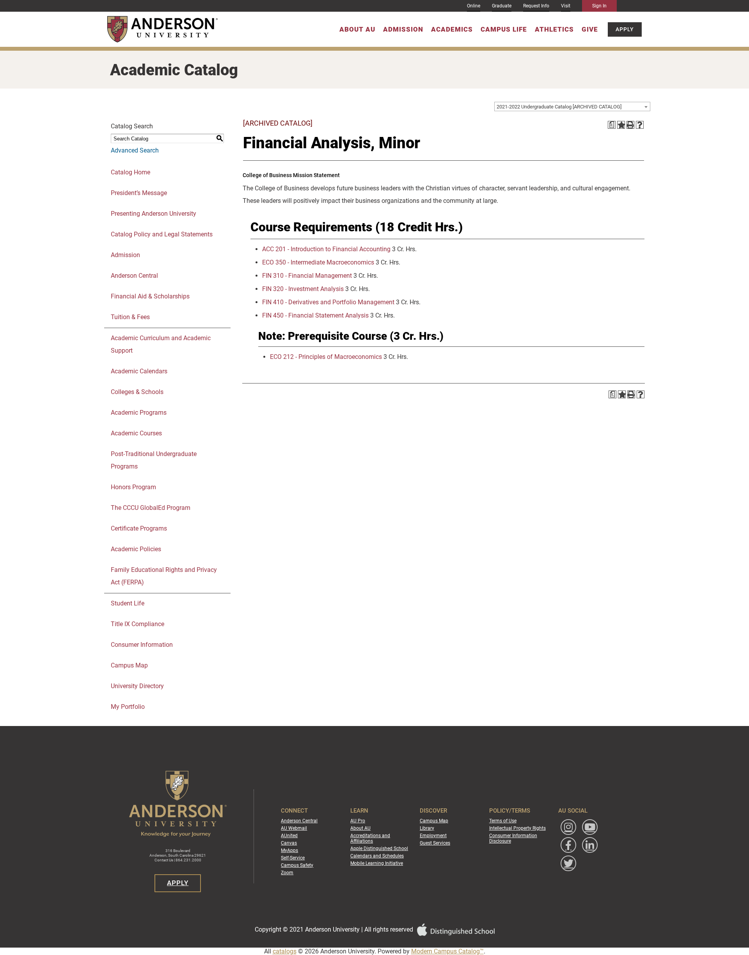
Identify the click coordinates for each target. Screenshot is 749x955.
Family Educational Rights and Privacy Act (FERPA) (164, 576)
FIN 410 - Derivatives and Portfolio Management (328, 302)
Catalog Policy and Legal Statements (162, 234)
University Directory (137, 686)
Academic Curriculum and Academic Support (161, 344)
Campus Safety (297, 865)
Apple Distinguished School (379, 848)
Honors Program (133, 487)
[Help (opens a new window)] (640, 125)
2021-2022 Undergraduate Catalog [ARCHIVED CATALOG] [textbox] (559, 107)
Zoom (287, 872)
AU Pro (357, 821)
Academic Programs (139, 412)
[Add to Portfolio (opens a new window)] (621, 125)
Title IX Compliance (137, 624)
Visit (565, 6)
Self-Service (293, 858)
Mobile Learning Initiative (376, 863)
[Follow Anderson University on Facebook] (568, 845)
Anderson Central (134, 275)
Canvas (289, 843)
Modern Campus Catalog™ (447, 951)
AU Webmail (294, 828)
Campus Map (129, 665)
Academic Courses (136, 433)
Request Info (536, 6)
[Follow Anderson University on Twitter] (568, 863)
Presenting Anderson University (153, 213)
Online (473, 6)
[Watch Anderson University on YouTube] (590, 827)
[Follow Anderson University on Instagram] (568, 827)
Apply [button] (625, 29)
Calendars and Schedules (377, 856)
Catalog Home (130, 172)
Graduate (501, 6)
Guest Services (435, 843)
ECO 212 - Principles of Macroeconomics (326, 356)
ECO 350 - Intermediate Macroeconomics (318, 262)
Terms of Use (502, 821)
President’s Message (139, 193)
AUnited (289, 835)
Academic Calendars (139, 371)
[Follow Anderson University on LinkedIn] (590, 845)
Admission (403, 29)
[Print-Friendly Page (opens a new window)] (630, 125)
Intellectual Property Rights (517, 828)
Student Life (127, 603)
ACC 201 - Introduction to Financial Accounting (326, 249)
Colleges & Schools (137, 392)
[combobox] (572, 106)
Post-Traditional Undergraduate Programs (154, 460)
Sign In (599, 6)
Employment (433, 835)
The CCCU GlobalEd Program (150, 507)
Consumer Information (142, 644)
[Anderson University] (162, 29)
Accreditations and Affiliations (370, 838)
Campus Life (504, 29)
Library (427, 828)
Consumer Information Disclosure (513, 838)
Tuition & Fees (130, 317)
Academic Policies (136, 549)
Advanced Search (135, 150)
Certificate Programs (139, 528)
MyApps (289, 850)
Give (590, 29)
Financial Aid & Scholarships (150, 296)
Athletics (554, 29)
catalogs (284, 951)
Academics (452, 29)
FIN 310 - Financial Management (307, 275)
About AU (357, 29)
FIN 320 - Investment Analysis (303, 289)
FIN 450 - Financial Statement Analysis (315, 315)
